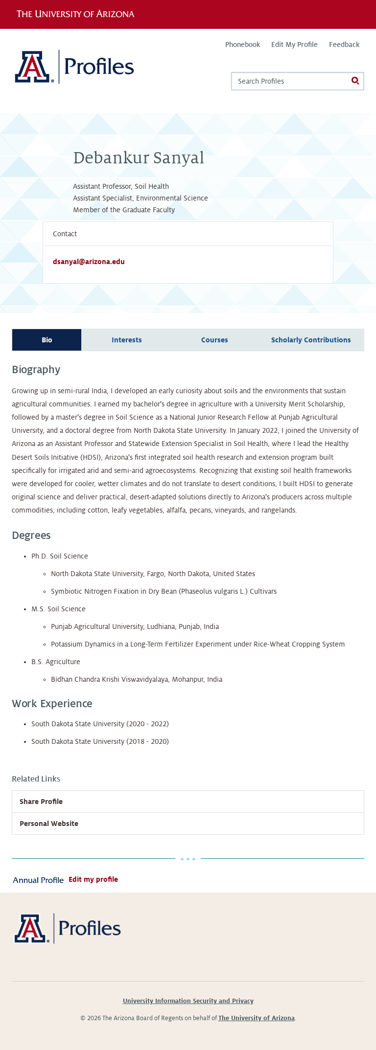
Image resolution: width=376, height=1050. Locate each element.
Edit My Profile (294, 44)
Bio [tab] (47, 340)
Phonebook (242, 44)
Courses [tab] (214, 340)
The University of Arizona (256, 1018)
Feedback (344, 44)
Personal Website (49, 823)
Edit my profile (93, 879)
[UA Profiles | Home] (89, 70)
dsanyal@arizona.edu (89, 262)
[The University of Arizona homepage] (79, 14)
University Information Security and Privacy (188, 1001)
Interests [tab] (127, 340)
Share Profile (41, 801)
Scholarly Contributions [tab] (311, 340)
